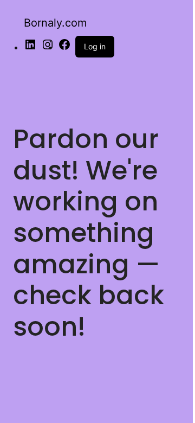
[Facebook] (64, 48)
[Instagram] (47, 48)
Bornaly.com (55, 22)
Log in (95, 46)
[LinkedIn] (30, 48)
